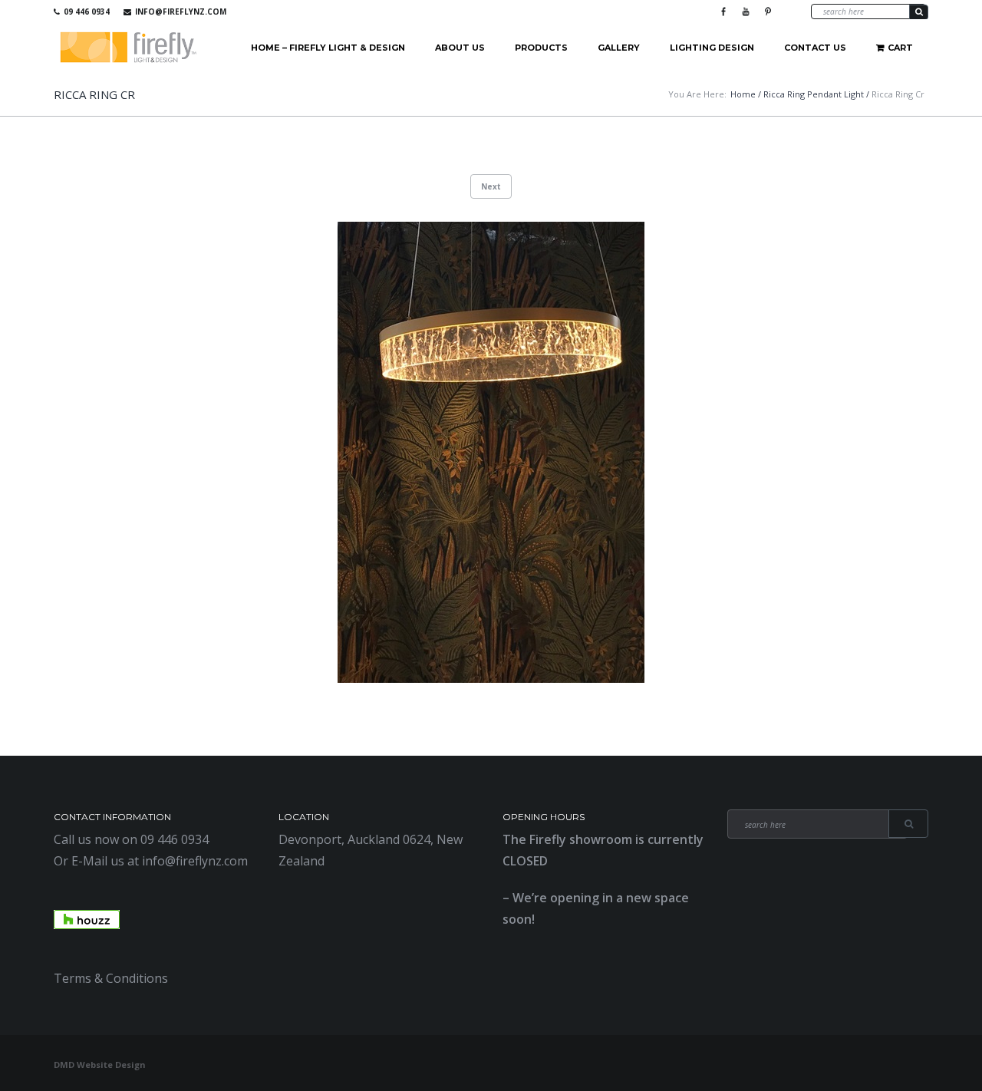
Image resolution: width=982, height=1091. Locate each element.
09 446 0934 (87, 11)
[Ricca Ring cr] (491, 452)
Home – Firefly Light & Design (328, 47)
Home (743, 94)
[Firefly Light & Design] (129, 48)
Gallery (619, 47)
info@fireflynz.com (180, 11)
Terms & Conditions (111, 978)
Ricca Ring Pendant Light (813, 94)
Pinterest (768, 11)
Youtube (746, 11)
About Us (460, 47)
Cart (900, 47)
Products (541, 47)
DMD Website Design (100, 1064)
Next (491, 186)
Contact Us (815, 47)
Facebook (723, 11)
